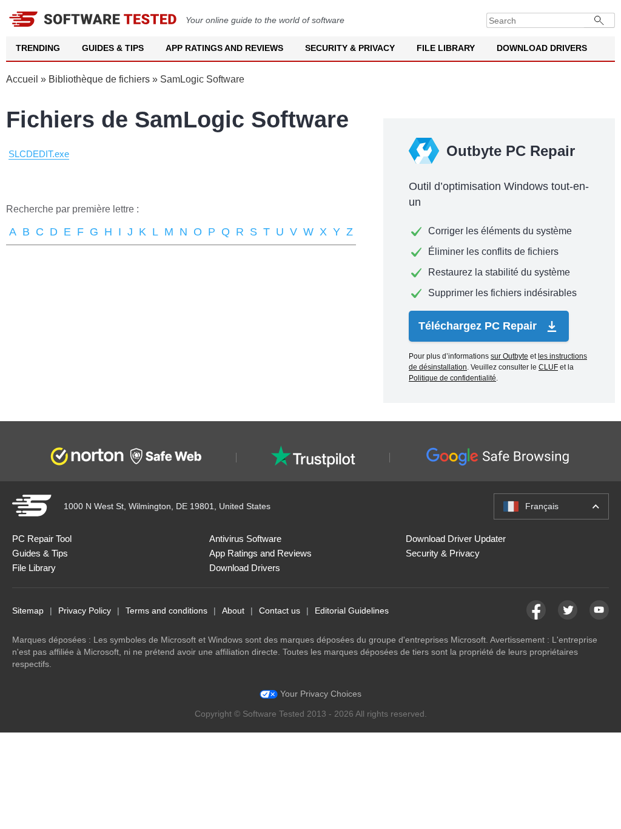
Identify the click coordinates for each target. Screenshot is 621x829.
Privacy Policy (84, 610)
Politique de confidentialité (452, 378)
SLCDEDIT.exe (38, 154)
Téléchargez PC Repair (479, 326)
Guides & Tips (113, 48)
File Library (446, 48)
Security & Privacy (350, 48)
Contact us (279, 610)
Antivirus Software (245, 538)
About (233, 610)
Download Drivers (542, 48)
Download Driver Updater (456, 538)
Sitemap (28, 610)
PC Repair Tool (42, 538)
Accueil (22, 79)
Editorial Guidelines (352, 610)
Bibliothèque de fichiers (99, 79)
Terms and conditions (166, 610)
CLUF (548, 367)
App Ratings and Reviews (224, 48)
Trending (38, 48)
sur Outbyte (509, 356)
